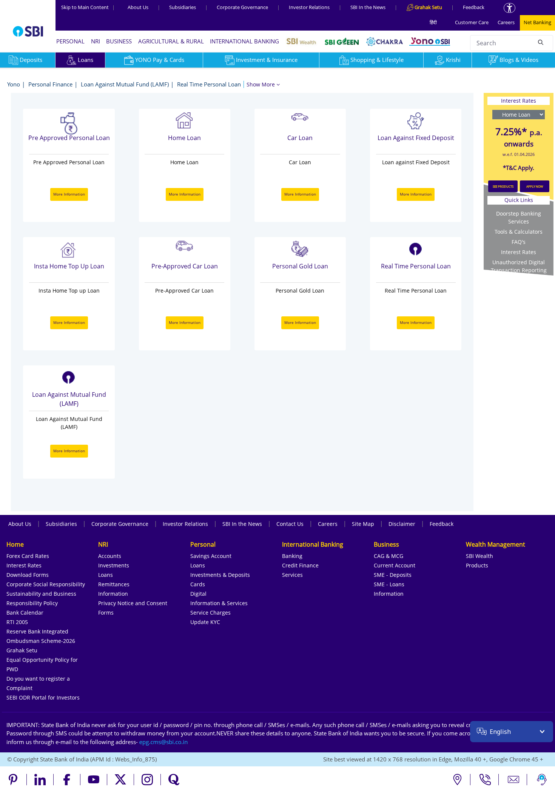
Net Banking (537, 22)
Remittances (114, 584)
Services (292, 574)
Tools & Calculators (519, 231)
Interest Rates (518, 252)
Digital (198, 593)
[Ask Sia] (542, 779)
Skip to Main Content (88, 7)
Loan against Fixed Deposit (416, 138)
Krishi (453, 59)
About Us (138, 7)
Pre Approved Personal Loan (69, 138)
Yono (13, 84)
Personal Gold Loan (300, 266)
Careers (506, 22)
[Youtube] (93, 779)
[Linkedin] (40, 779)
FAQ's (519, 241)
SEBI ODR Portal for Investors (43, 697)
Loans (85, 59)
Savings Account (210, 555)
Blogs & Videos (518, 59)
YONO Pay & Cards (159, 59)
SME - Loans (389, 584)
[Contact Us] (513, 779)
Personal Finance (50, 84)
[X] (120, 779)
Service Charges (210, 612)
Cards (197, 584)
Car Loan (300, 138)
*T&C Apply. (518, 167)
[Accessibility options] (509, 8)
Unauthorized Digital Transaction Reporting (519, 266)
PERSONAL (70, 41)
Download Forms (27, 574)
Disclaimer (401, 523)
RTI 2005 (17, 622)
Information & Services (219, 603)
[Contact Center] (485, 779)
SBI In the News (367, 7)
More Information (69, 194)
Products (477, 565)
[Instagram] (147, 779)
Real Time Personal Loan (209, 84)
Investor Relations (309, 7)
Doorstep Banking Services (518, 217)
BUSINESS (119, 41)
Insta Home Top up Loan (69, 266)
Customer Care (472, 22)
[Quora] (174, 779)
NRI (95, 41)
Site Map (363, 523)
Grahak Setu (21, 650)
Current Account (394, 565)
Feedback (473, 7)
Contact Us (290, 523)
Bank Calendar (24, 612)
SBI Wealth (479, 555)
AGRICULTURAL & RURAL (171, 41)
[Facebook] (67, 779)
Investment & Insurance (267, 59)
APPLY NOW (534, 186)
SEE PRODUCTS (503, 186)
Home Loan (184, 138)
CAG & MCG (388, 555)
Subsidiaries (182, 7)
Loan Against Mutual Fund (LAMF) (125, 84)
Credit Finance (300, 565)
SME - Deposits (393, 574)
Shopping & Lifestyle (377, 59)
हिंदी (433, 22)
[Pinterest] (13, 779)
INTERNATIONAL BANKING (244, 41)
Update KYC (205, 622)
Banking (292, 555)
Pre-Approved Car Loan (184, 266)
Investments (113, 565)
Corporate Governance (242, 7)
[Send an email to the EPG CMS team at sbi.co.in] (163, 742)
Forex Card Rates (27, 555)
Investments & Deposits (220, 574)
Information (113, 593)
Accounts (109, 555)
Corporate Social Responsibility (45, 584)
